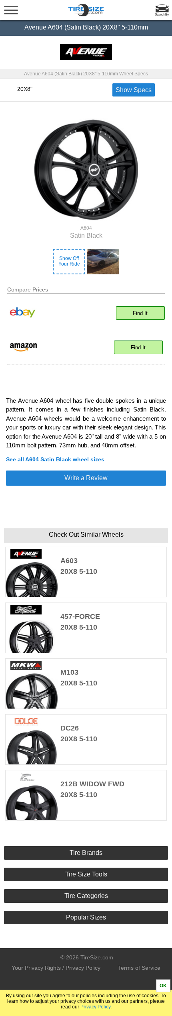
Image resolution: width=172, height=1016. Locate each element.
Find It (140, 313)
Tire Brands (86, 852)
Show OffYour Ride (69, 261)
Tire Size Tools (86, 874)
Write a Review (86, 478)
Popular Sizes (86, 917)
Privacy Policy (95, 1007)
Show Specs (134, 90)
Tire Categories (86, 895)
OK (163, 985)
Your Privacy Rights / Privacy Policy (56, 968)
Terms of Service (139, 968)
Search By (162, 14)
